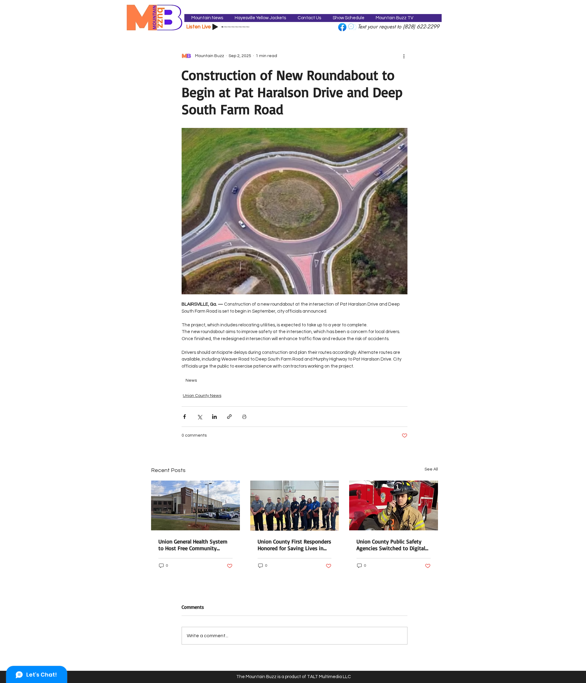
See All (431, 469)
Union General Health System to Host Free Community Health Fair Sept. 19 (192, 544)
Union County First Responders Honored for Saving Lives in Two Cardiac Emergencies (294, 544)
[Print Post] (244, 417)
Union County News (202, 396)
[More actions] (403, 56)
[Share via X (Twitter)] (199, 417)
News (191, 380)
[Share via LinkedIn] (214, 417)
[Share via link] (229, 417)
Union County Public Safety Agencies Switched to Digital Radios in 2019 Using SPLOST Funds (390, 544)
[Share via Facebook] (184, 417)
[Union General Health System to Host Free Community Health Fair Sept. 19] (195, 505)
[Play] (215, 27)
